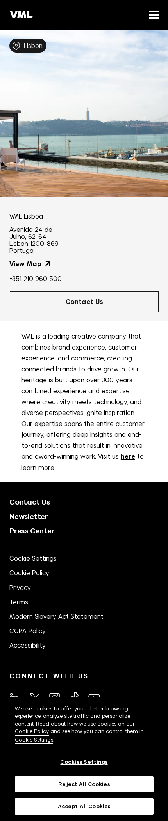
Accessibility (27, 645)
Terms (18, 602)
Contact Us (29, 502)
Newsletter (28, 516)
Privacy (20, 587)
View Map (26, 264)
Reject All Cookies (83, 784)
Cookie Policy (29, 572)
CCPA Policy (27, 630)
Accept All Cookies (84, 806)
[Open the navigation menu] (152, 14)
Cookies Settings (83, 762)
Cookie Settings (33, 558)
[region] (84, 759)
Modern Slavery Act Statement (56, 616)
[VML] (21, 14)
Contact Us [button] (84, 301)
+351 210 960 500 (35, 278)
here (128, 456)
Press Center (32, 531)
